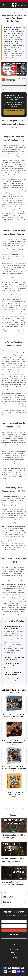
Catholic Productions (11, 964)
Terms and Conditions (14, 960)
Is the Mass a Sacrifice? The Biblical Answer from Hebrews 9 (13, 883)
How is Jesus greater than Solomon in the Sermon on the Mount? (13, 666)
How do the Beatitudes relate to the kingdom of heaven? (14, 673)
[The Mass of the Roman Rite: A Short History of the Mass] (14, 849)
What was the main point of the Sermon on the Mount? (14, 627)
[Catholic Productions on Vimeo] (17, 935)
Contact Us (14, 957)
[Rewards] (25, 5)
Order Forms (14, 952)
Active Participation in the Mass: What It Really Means (13, 836)
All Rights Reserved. (20, 964)
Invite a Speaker (14, 949)
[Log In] (18, 5)
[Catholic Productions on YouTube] (14, 935)
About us (14, 954)
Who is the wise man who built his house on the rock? (14, 658)
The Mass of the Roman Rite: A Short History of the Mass (12, 860)
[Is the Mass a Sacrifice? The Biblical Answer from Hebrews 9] (14, 873)
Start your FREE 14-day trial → (14, 111)
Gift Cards (14, 944)
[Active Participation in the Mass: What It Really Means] (14, 825)
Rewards (14, 947)
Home (14, 941)
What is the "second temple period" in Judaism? (13, 680)
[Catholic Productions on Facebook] (11, 935)
